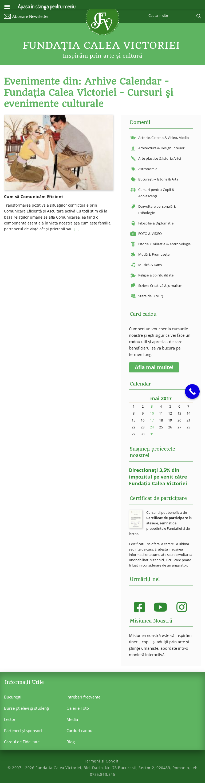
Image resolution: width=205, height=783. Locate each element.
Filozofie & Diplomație (156, 223)
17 (152, 420)
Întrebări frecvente (83, 697)
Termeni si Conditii (102, 761)
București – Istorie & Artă (158, 179)
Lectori (10, 719)
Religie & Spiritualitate (156, 275)
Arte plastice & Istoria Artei (159, 158)
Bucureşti (12, 697)
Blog (70, 741)
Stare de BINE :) (150, 296)
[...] (77, 228)
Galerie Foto (77, 708)
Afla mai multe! (154, 367)
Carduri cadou (79, 730)
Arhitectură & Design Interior (161, 148)
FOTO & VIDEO (150, 233)
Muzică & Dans (150, 264)
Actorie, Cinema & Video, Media (163, 137)
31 (152, 434)
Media (72, 719)
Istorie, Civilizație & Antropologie (164, 244)
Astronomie (147, 168)
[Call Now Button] (192, 391)
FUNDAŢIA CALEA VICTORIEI (101, 45)
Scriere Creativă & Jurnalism (160, 285)
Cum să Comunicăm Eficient (33, 196)
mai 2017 (161, 398)
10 (152, 413)
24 (152, 427)
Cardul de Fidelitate (22, 741)
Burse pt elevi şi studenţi (26, 708)
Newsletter (30, 16)
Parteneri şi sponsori (23, 730)
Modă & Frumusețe (153, 254)
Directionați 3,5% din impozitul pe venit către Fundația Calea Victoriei (158, 477)
